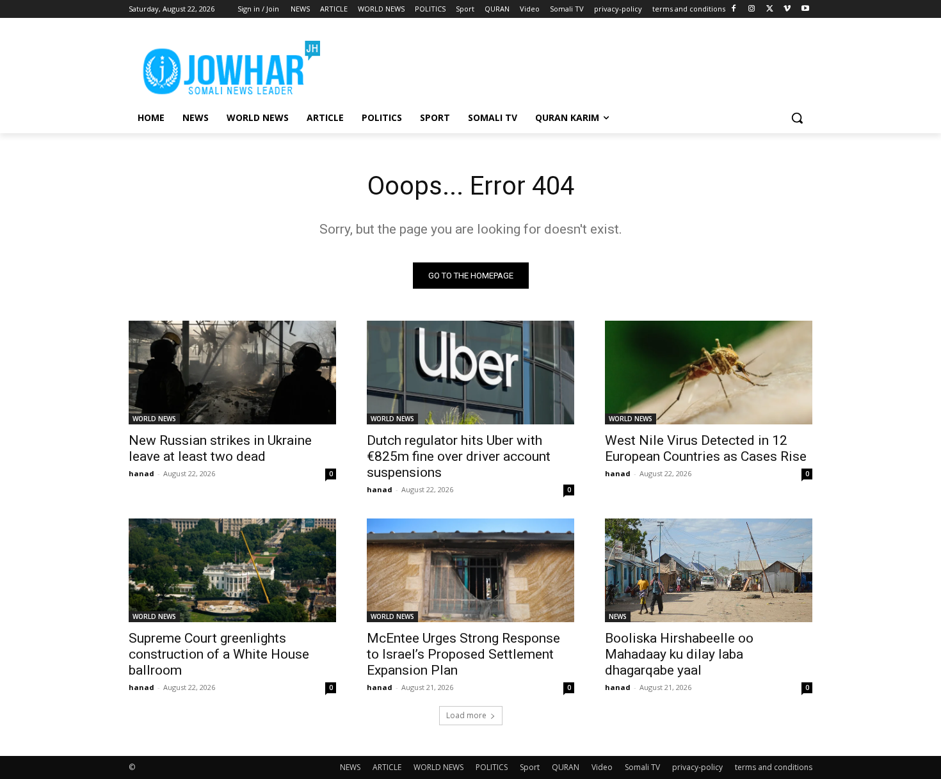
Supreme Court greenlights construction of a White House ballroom (219, 654)
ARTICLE (387, 767)
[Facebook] (734, 9)
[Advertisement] (567, 64)
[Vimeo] (787, 9)
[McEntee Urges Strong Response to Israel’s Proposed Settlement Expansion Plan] (470, 570)
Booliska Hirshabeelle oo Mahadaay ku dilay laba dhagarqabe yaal (679, 654)
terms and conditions (773, 767)
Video (602, 767)
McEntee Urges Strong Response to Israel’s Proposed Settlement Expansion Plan (463, 654)
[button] (797, 117)
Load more (466, 715)
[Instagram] (751, 9)
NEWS (618, 616)
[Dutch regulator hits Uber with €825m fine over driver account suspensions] (470, 372)
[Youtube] (805, 9)
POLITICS (492, 767)
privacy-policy (697, 767)
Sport (530, 767)
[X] (769, 9)
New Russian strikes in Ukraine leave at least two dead (220, 448)
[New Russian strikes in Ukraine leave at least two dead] (232, 372)
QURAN (565, 767)
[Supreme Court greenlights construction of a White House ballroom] (232, 570)
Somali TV (642, 767)
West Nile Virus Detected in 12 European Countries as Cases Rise (706, 448)
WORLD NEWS (154, 418)
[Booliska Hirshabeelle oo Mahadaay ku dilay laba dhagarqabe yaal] (708, 570)
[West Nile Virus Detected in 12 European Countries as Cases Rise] (708, 372)
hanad (141, 473)
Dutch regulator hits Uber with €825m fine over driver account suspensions (459, 456)
